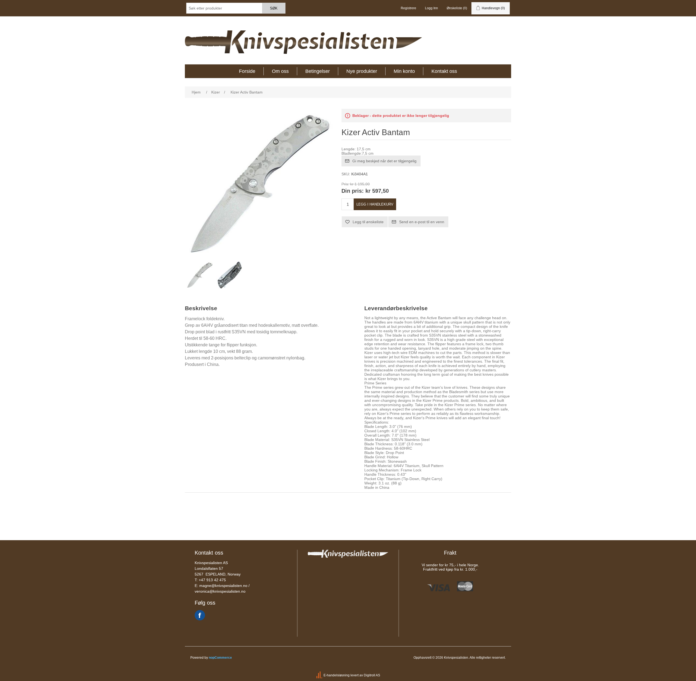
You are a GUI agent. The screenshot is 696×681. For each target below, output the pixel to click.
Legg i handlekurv (374, 204)
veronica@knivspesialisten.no (220, 591)
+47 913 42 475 (212, 580)
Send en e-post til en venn (421, 222)
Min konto (404, 71)
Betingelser (317, 71)
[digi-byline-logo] (320, 675)
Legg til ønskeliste (368, 222)
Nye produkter (361, 71)
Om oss (280, 71)
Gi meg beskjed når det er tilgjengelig (384, 161)
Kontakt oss (444, 71)
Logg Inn (431, 8)
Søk (274, 8)
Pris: (345, 184)
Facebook (200, 615)
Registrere (408, 8)
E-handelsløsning (337, 675)
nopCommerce (220, 658)
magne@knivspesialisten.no (223, 585)
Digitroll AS (372, 675)
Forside (247, 71)
